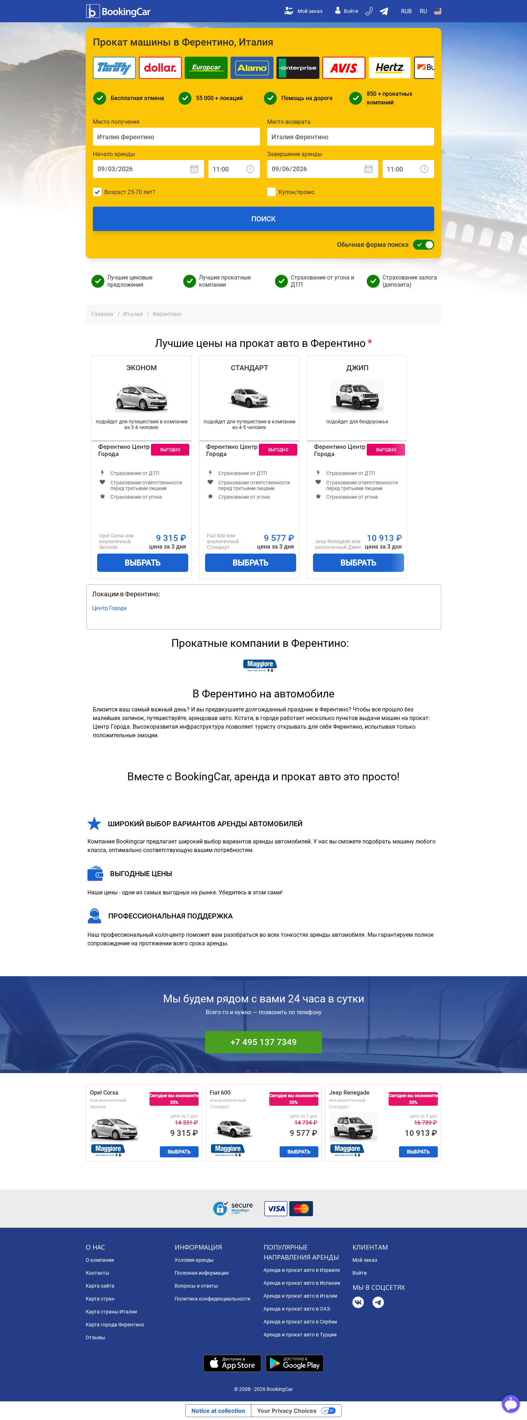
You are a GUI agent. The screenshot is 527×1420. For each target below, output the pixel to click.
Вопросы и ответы (196, 1286)
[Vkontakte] (358, 1303)
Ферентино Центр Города (124, 450)
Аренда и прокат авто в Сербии (300, 1322)
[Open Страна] (437, 11)
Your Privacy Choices (287, 1410)
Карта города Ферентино (115, 1324)
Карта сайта (100, 1286)
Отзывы (95, 1337)
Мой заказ (310, 11)
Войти (351, 11)
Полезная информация (202, 1273)
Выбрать (143, 562)
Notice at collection (218, 1410)
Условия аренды (194, 1260)
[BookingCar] (119, 11)
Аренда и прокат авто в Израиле (302, 1270)
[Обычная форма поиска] (422, 245)
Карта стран (100, 1299)
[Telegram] (378, 1303)
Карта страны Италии (111, 1312)
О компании (100, 1260)
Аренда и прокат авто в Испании (302, 1283)
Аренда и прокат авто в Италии (300, 1296)
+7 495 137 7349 (264, 1042)
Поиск (263, 219)
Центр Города (109, 608)
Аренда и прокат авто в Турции (300, 1334)
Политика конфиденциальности (212, 1299)
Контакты (97, 1273)
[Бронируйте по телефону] (369, 11)
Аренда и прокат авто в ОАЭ (297, 1309)
